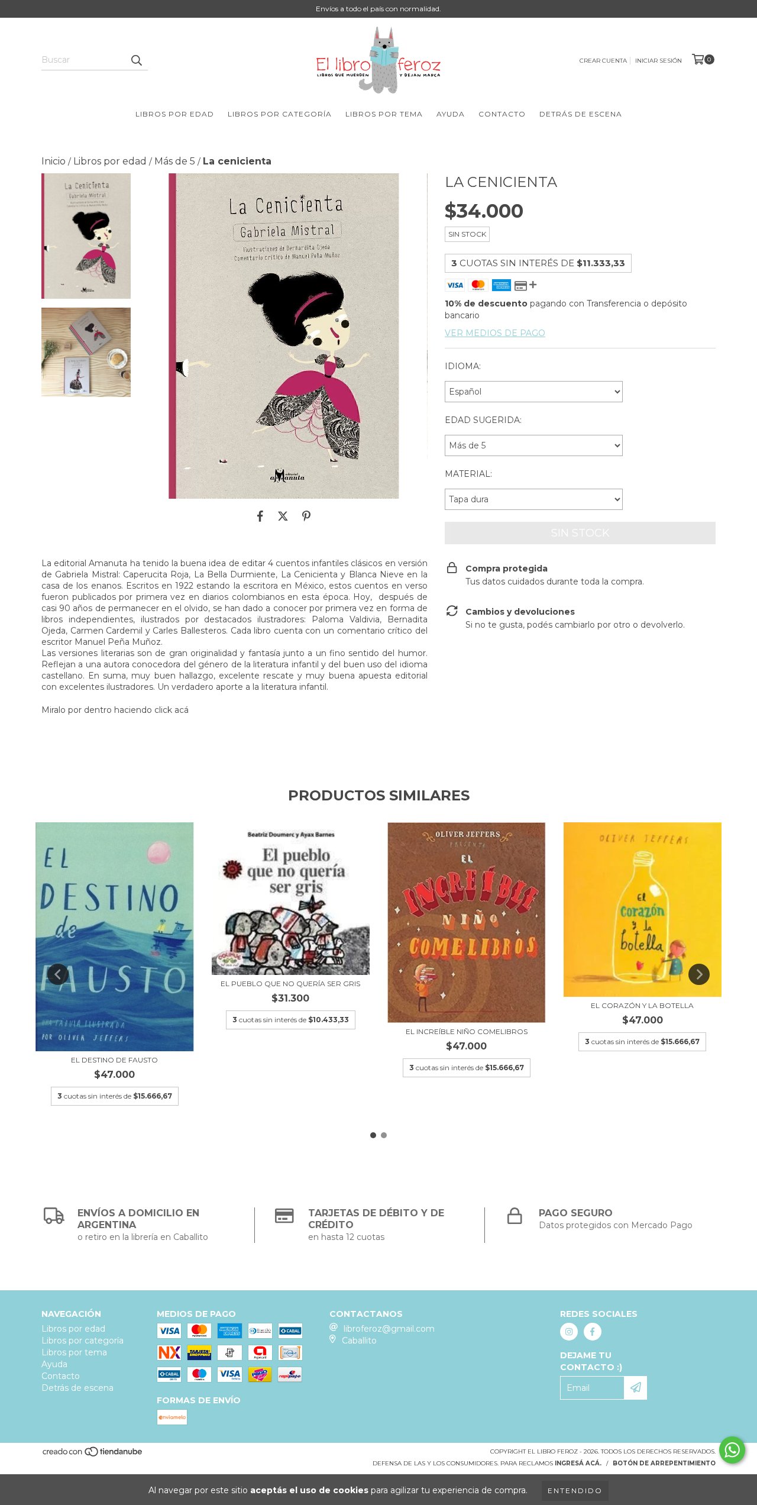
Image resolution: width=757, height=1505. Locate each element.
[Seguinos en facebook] (592, 1332)
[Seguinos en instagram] (569, 1332)
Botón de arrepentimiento (664, 1463)
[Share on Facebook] (260, 516)
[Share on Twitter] (283, 516)
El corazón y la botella (642, 1005)
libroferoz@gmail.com (389, 1328)
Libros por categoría (280, 113)
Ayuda (450, 113)
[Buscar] (136, 59)
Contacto (502, 113)
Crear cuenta (603, 60)
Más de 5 (174, 161)
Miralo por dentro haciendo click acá (115, 710)
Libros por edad (174, 113)
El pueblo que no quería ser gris (290, 983)
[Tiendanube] (93, 1455)
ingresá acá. (578, 1463)
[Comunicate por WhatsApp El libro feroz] (732, 1450)
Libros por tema (384, 113)
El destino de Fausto (114, 1059)
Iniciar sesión (658, 60)
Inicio (53, 161)
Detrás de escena (580, 113)
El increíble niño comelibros (467, 1031)
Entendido (575, 1490)
